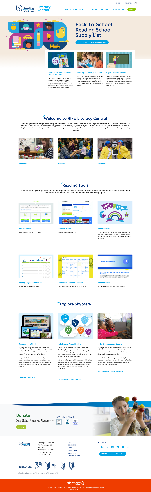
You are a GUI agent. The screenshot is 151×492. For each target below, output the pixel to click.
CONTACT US (72, 445)
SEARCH (135, 3)
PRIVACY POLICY (73, 450)
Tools (92, 9)
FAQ (69, 442)
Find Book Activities (75, 9)
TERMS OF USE (73, 453)
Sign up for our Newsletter (112, 454)
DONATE (131, 9)
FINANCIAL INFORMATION (75, 456)
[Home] (26, 5)
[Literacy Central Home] (44, 5)
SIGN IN (117, 3)
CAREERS (71, 448)
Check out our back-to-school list (92, 42)
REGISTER (128, 3)
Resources (118, 9)
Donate (21, 427)
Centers (104, 9)
